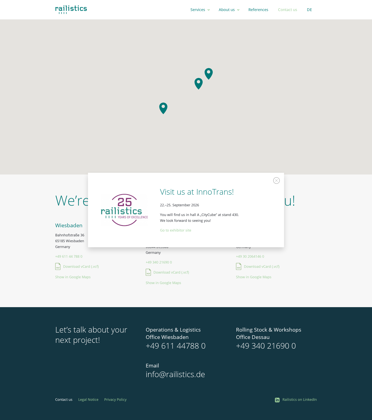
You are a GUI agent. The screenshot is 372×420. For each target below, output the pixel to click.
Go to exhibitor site (175, 230)
